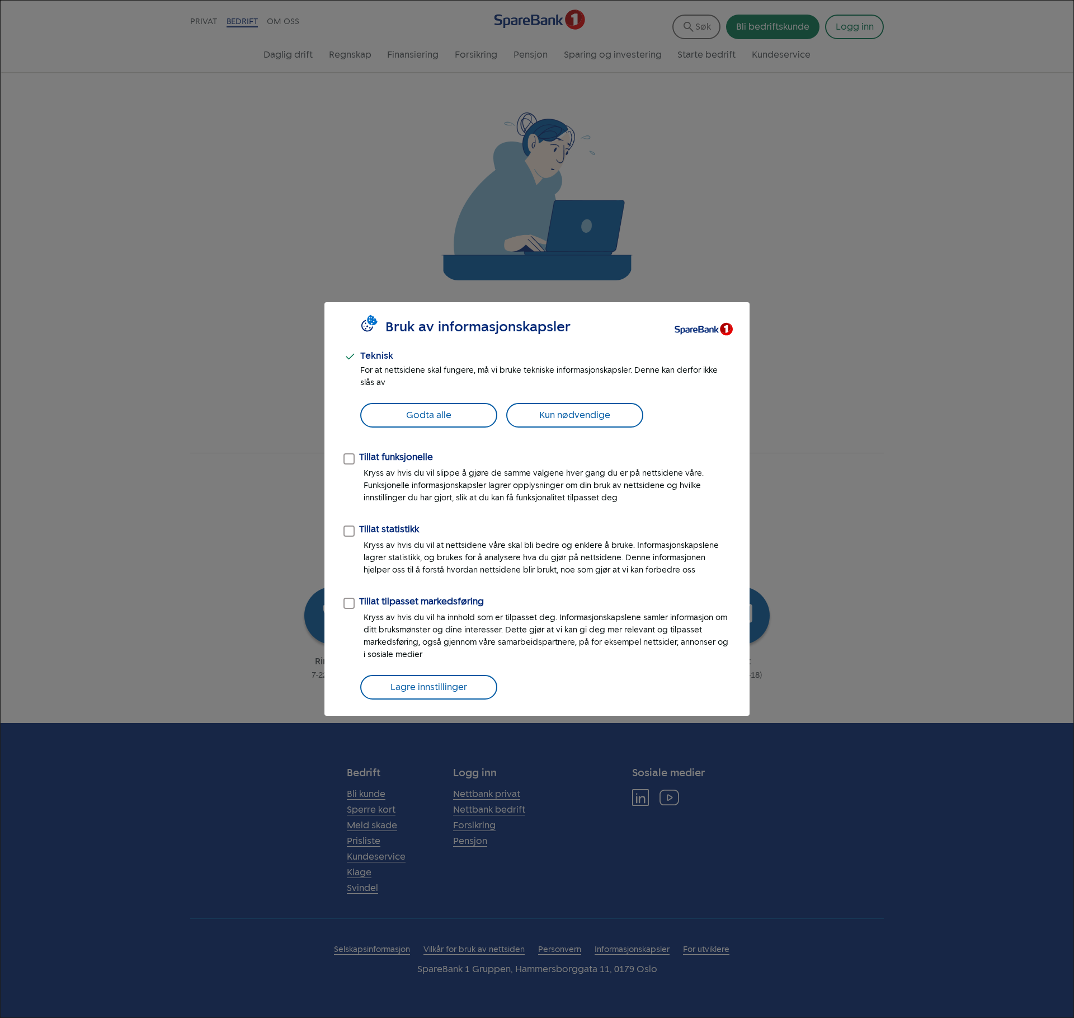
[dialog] (537, 509)
